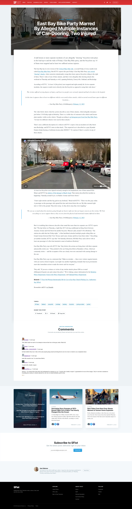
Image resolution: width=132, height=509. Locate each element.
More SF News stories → (30, 425)
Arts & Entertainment (65, 2)
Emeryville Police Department (55, 275)
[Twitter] (107, 2)
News (24, 2)
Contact (74, 2)
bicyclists (71, 304)
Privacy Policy (31, 505)
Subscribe (115, 2)
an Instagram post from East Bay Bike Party (83, 117)
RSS (99, 494)
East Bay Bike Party (44, 71)
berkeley (65, 304)
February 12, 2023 (78, 104)
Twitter (100, 491)
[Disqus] (66, 356)
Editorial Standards (79, 494)
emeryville (50, 304)
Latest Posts (56, 489)
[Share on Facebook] (58, 424)
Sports (46, 2)
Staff (76, 491)
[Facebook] (104, 2)
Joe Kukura (69, 19)
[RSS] (110, 2)
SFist (16, 487)
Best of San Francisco (58, 494)
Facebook (100, 489)
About (76, 489)
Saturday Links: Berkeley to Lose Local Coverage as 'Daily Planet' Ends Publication (30, 417)
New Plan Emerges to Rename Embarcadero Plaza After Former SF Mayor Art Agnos (30, 411)
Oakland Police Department (77, 275)
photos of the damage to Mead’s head (59, 193)
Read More (86, 470)
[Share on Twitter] (55, 424)
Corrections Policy (79, 496)
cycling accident (80, 304)
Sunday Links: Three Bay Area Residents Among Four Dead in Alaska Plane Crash (30, 405)
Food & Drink (53, 2)
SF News (61, 19)
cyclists (88, 304)
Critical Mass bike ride (66, 69)
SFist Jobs (55, 491)
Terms (37, 505)
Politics (29, 2)
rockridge (58, 304)
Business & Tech (38, 2)
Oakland (44, 304)
